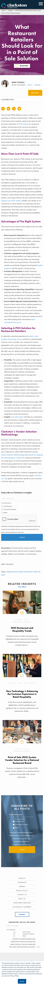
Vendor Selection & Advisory (19, 572)
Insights (10, 10)
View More (22, 587)
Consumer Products (10, 509)
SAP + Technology (29, 683)
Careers (22, 886)
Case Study (18, 749)
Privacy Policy (22, 890)
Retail (5, 513)
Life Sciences (8, 506)
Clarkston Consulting (14, 5)
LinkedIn (37, 85)
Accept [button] (22, 981)
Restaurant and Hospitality (22, 622)
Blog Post (24, 66)
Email (30, 85)
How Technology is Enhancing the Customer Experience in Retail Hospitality (22, 694)
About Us (22, 899)
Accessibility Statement (22, 907)
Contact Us (22, 894)
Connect (22, 914)
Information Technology (22, 751)
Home (4, 10)
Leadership (22, 882)
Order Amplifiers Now (22, 903)
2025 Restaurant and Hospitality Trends (22, 629)
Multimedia (18, 619)
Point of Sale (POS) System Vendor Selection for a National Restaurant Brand (22, 760)
